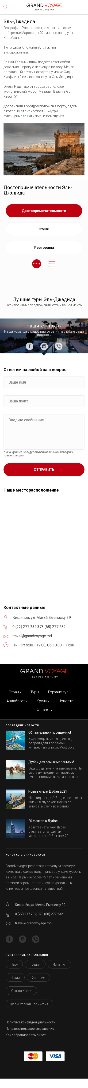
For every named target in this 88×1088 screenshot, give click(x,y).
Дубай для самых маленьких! (51, 762)
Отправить (44, 469)
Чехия (15, 978)
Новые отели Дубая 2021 (47, 791)
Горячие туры (59, 692)
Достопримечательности (44, 211)
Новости (65, 701)
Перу (14, 964)
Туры (35, 692)
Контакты (44, 710)
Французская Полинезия (29, 1004)
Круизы (43, 701)
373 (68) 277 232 (51, 627)
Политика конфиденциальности (30, 1022)
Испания (59, 964)
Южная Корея (21, 991)
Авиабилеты (17, 701)
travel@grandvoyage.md (33, 923)
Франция (38, 978)
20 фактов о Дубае (43, 821)
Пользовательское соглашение (30, 1028)
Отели (44, 229)
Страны (15, 692)
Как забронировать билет (26, 1035)
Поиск (7, 10)
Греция (35, 964)
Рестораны (44, 247)
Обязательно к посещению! (49, 732)
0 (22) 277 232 (24, 627)
